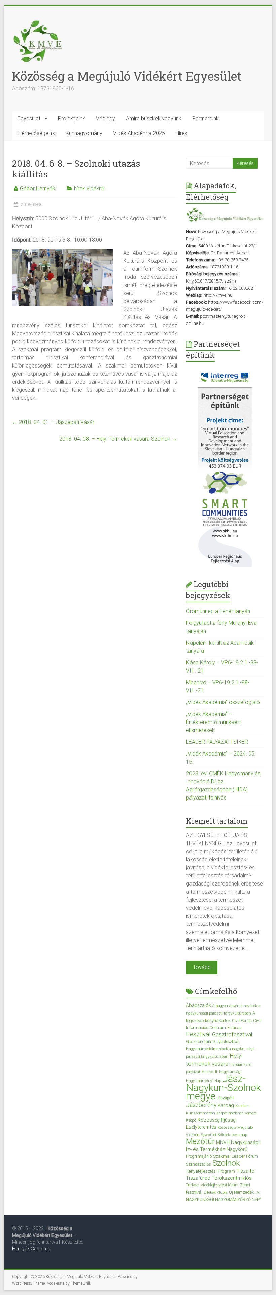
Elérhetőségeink (36, 133)
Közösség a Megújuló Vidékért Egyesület (127, 76)
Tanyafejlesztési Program (210, 1171)
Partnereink (205, 118)
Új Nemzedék (241, 1192)
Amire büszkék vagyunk (153, 118)
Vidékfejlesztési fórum (220, 1185)
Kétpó (191, 1120)
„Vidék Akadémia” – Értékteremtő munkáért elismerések (213, 722)
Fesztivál (198, 1034)
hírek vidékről (89, 188)
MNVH (223, 1142)
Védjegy (105, 118)
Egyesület (29, 118)
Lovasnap (239, 1135)
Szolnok (226, 1163)
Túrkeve (192, 1185)
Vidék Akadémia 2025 (139, 133)
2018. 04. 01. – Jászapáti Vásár (53, 422)
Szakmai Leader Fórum (235, 1156)
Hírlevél (208, 1072)
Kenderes (242, 1106)
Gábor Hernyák (37, 188)
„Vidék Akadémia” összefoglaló (223, 702)
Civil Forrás (242, 1020)
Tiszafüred (198, 1178)
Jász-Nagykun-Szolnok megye (223, 1087)
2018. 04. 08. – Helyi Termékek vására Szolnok (118, 439)
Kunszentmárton (200, 1113)
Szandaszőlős (198, 1164)
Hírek (181, 133)
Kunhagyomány (84, 133)
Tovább (202, 967)
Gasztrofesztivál (232, 1034)
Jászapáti (225, 1098)
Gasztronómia (198, 1041)
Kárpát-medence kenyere (236, 1113)
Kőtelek (224, 1135)
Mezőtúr (200, 1141)
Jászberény (201, 1105)
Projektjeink (71, 118)
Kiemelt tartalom (217, 821)
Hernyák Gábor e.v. (32, 1248)
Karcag (226, 1105)
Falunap (234, 1027)
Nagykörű (237, 1149)
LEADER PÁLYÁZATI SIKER (217, 742)
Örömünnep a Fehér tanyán (218, 611)
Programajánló (199, 1156)
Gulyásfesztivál (225, 1041)
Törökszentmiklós (232, 1178)
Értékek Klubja (216, 1192)
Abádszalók (198, 1005)
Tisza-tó (245, 1171)
